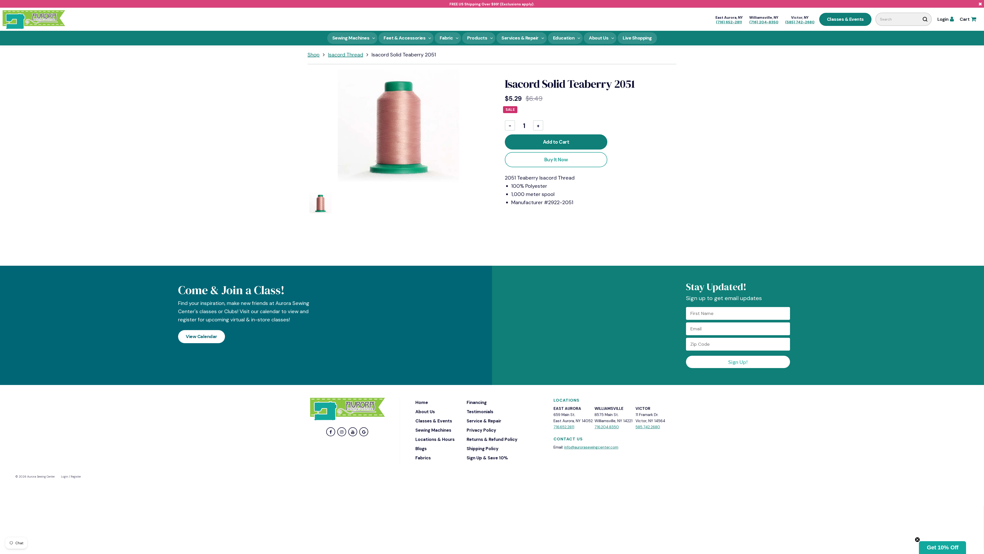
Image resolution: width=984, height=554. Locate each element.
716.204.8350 (606, 427)
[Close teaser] (917, 539)
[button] (942, 547)
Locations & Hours (435, 439)
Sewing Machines (433, 430)
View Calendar (201, 336)
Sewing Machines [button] (351, 38)
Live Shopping (637, 38)
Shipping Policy (482, 448)
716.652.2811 (564, 427)
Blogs (421, 448)
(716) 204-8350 (763, 22)
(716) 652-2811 (729, 22)
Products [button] (477, 38)
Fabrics (423, 458)
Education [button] (564, 38)
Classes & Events (845, 19)
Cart (968, 19)
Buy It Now (556, 159)
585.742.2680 (648, 427)
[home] (34, 19)
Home (421, 402)
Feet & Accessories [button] (404, 38)
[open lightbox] (398, 130)
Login (945, 19)
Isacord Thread (345, 54)
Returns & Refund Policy (492, 439)
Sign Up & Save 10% (487, 458)
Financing (477, 402)
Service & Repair (484, 421)
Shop (314, 54)
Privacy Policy (481, 430)
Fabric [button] (446, 38)
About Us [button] (598, 38)
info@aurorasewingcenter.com (591, 447)
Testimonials (480, 411)
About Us (425, 411)
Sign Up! (738, 362)
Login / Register (71, 476)
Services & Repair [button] (520, 38)
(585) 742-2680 (800, 22)
